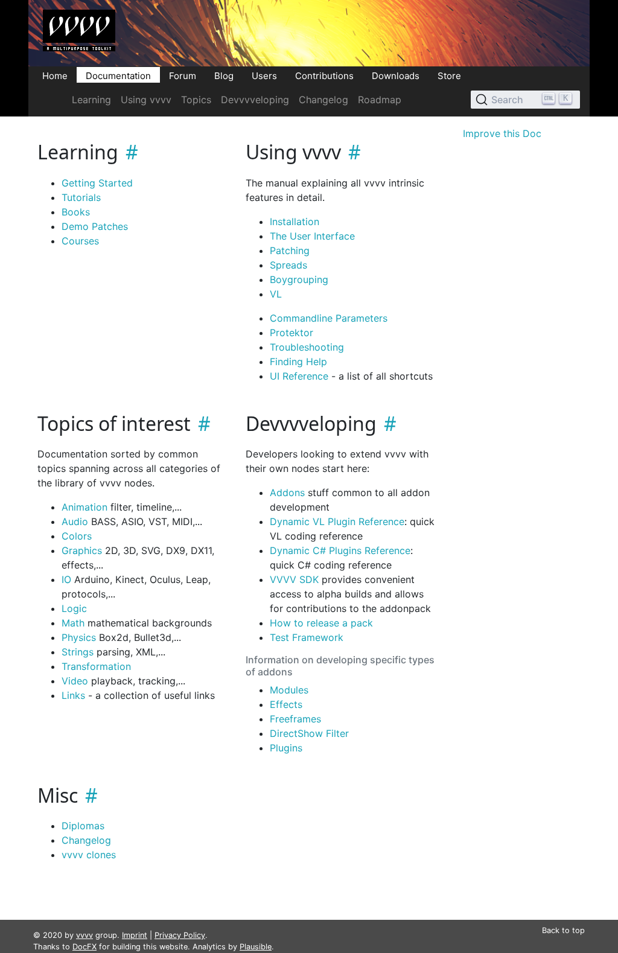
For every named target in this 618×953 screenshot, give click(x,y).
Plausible (256, 946)
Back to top (563, 930)
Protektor (291, 333)
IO (66, 579)
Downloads (395, 75)
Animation (84, 507)
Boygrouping (299, 279)
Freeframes (295, 719)
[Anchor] (128, 152)
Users (264, 75)
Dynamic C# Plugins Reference (340, 550)
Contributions (324, 75)
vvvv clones (89, 855)
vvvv (84, 935)
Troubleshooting (307, 347)
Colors (77, 536)
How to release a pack (321, 623)
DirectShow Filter (309, 733)
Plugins (286, 748)
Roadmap (379, 100)
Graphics (82, 550)
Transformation (96, 666)
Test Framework (306, 637)
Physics (79, 637)
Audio (75, 521)
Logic (74, 608)
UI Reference (299, 376)
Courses (80, 241)
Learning (91, 100)
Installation (294, 221)
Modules (289, 690)
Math (73, 623)
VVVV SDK (294, 579)
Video (75, 681)
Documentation (118, 75)
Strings (78, 652)
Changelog (323, 100)
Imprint (134, 935)
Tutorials (81, 197)
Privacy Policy (179, 935)
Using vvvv (146, 100)
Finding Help (298, 361)
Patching (290, 250)
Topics (196, 100)
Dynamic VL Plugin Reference (337, 521)
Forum (182, 75)
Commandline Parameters (328, 318)
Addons (287, 492)
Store (449, 75)
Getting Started (97, 183)
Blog (224, 75)
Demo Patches (95, 226)
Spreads (288, 265)
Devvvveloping (255, 100)
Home (55, 75)
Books (76, 212)
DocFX (84, 946)
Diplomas (83, 826)
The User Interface (312, 236)
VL (276, 294)
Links (73, 695)
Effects (286, 704)
